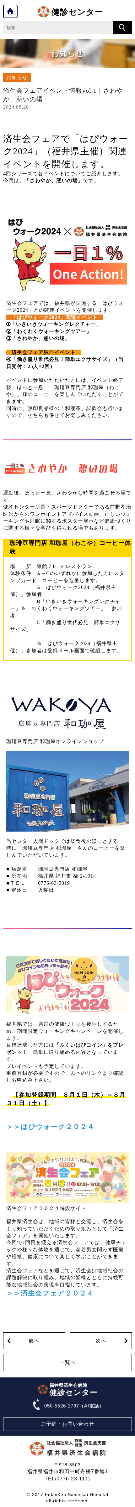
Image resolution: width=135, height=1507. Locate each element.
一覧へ (68, 1362)
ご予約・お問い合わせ (67, 1424)
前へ (34, 1340)
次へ (101, 1340)
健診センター (77, 12)
